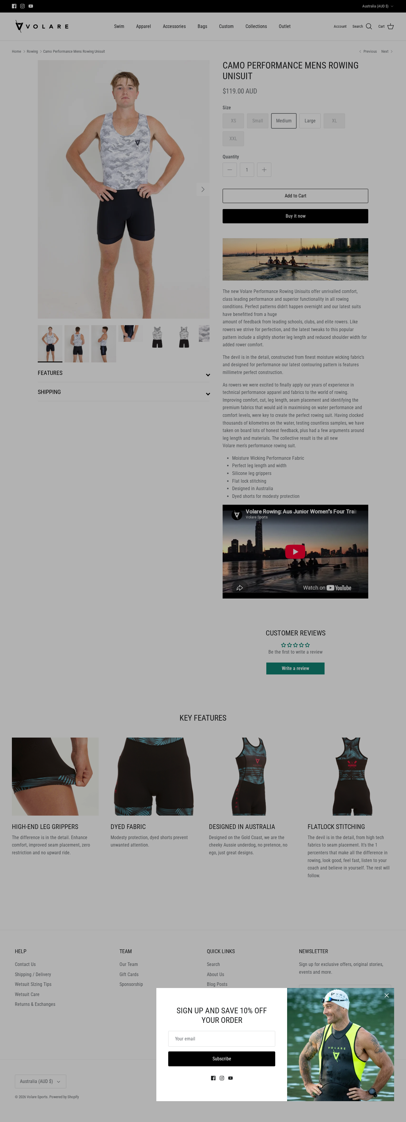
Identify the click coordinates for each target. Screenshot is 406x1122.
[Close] (386, 995)
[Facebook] (213, 1078)
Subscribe (222, 1059)
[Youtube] (230, 1078)
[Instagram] (222, 1078)
